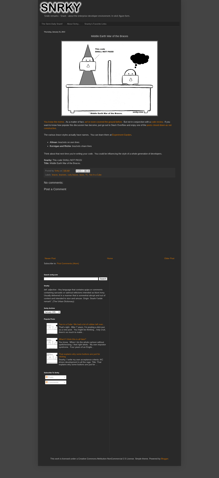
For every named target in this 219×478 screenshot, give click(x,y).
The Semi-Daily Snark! (52, 24)
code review (157, 122)
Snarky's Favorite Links (95, 24)
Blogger (164, 458)
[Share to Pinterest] (88, 171)
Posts (50, 377)
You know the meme (54, 122)
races (81, 175)
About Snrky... (73, 24)
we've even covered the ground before (103, 122)
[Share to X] (82, 171)
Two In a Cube (95, 175)
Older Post (169, 258)
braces (55, 175)
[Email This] (77, 171)
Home (110, 258)
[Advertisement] (135, 292)
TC (86, 175)
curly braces (73, 175)
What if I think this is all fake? (72, 339)
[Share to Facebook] (85, 171)
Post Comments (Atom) (68, 263)
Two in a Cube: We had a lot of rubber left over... (82, 324)
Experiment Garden (121, 134)
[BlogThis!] (80, 171)
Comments (53, 382)
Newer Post (50, 258)
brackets (62, 175)
